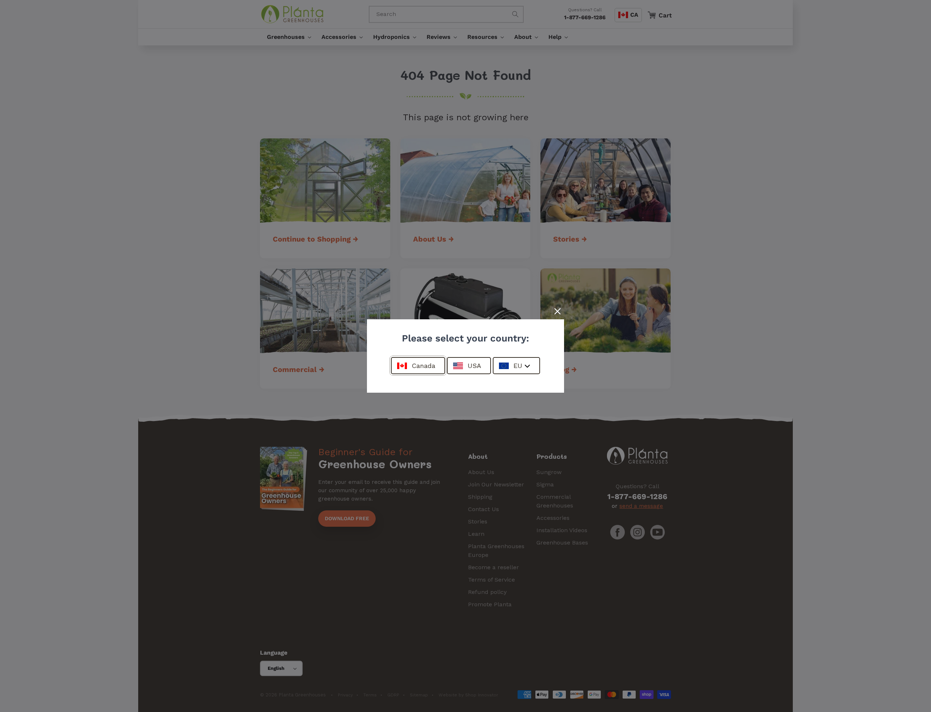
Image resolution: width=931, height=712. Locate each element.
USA (474, 365)
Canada (423, 365)
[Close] (557, 311)
